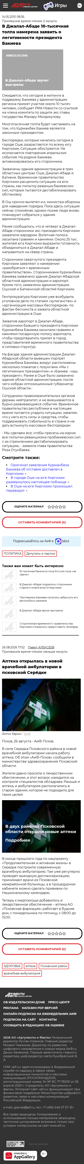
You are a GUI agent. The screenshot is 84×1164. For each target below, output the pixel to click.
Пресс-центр (59, 1002)
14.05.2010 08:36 (13, 17)
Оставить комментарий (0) (42, 522)
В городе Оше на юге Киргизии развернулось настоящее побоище (36, 480)
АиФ (27, 734)
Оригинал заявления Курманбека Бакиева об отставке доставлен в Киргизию (37, 469)
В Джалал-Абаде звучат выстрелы (41, 610)
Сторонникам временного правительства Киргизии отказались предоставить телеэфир (49, 625)
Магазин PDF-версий (40, 1008)
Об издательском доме (24, 1002)
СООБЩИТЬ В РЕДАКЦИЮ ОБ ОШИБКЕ (33, 1025)
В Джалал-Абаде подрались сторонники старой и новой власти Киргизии (46, 586)
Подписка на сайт (19, 1019)
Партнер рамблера (38, 1144)
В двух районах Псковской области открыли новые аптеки (40, 829)
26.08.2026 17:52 (13, 647)
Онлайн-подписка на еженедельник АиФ (39, 1014)
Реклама (11, 1008)
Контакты (48, 1019)
